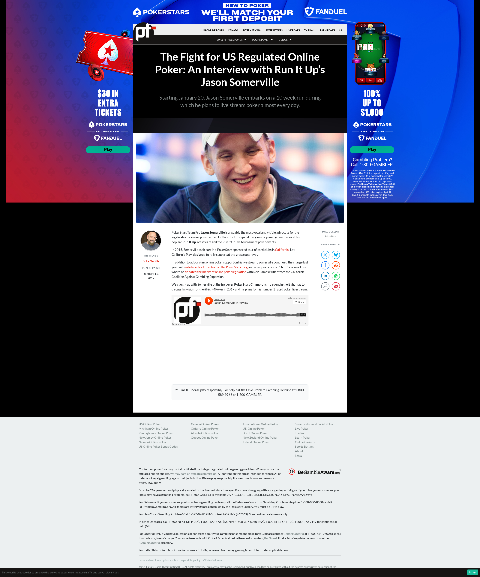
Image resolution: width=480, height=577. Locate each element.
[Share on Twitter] (325, 255)
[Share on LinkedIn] (325, 276)
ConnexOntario (294, 533)
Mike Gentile (151, 261)
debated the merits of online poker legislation (215, 272)
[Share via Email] (336, 286)
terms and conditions (150, 560)
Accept (472, 572)
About (299, 451)
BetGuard (270, 538)
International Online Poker (261, 424)
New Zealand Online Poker (260, 437)
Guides (283, 39)
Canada (233, 30)
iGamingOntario (149, 542)
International (252, 30)
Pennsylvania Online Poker (156, 433)
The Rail (309, 30)
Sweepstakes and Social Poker (314, 424)
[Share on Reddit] (336, 265)
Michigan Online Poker (153, 428)
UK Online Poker (254, 428)
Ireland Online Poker (256, 442)
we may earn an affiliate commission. (193, 473)
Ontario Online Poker (205, 428)
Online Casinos (305, 442)
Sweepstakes (274, 30)
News (298, 455)
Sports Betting (304, 446)
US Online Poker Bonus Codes (158, 446)
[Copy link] (325, 286)
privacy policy (170, 560)
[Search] (340, 30)
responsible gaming (190, 560)
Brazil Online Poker (255, 433)
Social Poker (260, 39)
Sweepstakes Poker (229, 39)
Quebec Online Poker (205, 437)
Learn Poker (327, 30)
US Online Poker (213, 30)
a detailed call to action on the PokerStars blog (216, 267)
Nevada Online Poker (152, 442)
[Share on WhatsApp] (336, 276)
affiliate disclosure (212, 560)
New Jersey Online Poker (155, 437)
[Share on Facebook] (325, 265)
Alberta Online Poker (204, 433)
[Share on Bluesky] (336, 255)
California (282, 250)
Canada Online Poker (205, 424)
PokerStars (331, 236)
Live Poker (293, 30)
